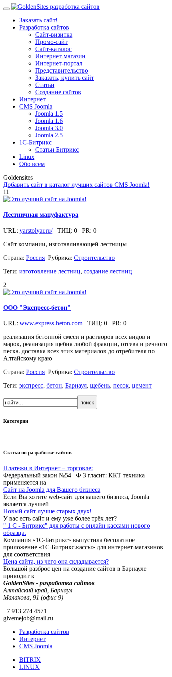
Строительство (94, 257)
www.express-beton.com (51, 323)
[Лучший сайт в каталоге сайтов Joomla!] (44, 199)
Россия (35, 257)
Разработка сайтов (44, 631)
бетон (54, 385)
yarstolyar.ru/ (36, 230)
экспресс (31, 385)
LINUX (29, 666)
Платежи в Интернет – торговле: (48, 468)
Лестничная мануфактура (40, 214)
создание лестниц (108, 271)
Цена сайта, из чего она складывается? (56, 561)
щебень (100, 385)
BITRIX (30, 659)
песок (121, 385)
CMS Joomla (35, 646)
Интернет (32, 638)
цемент (142, 385)
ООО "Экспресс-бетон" (37, 307)
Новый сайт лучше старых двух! (47, 511)
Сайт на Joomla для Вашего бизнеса (51, 489)
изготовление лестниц (49, 271)
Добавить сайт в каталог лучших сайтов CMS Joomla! (76, 184)
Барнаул (76, 385)
